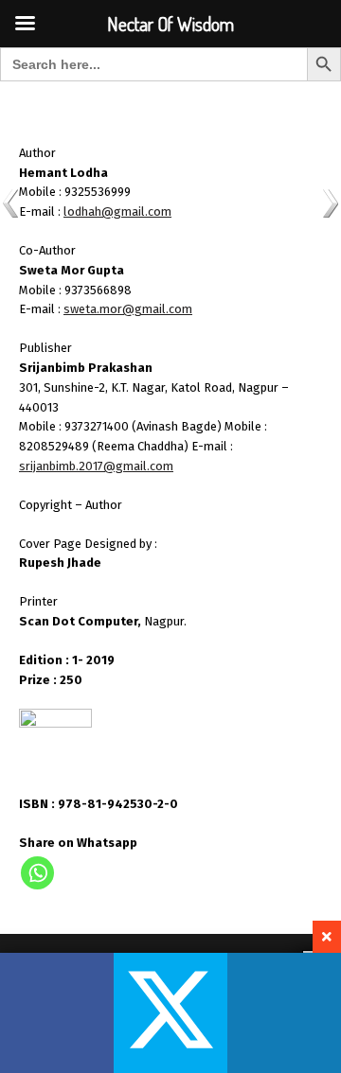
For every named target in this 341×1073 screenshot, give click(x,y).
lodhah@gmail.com (117, 211)
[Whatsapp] (37, 872)
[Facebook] (57, 1013)
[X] (170, 1013)
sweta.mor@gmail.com (127, 309)
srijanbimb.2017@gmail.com (96, 466)
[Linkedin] (284, 1013)
